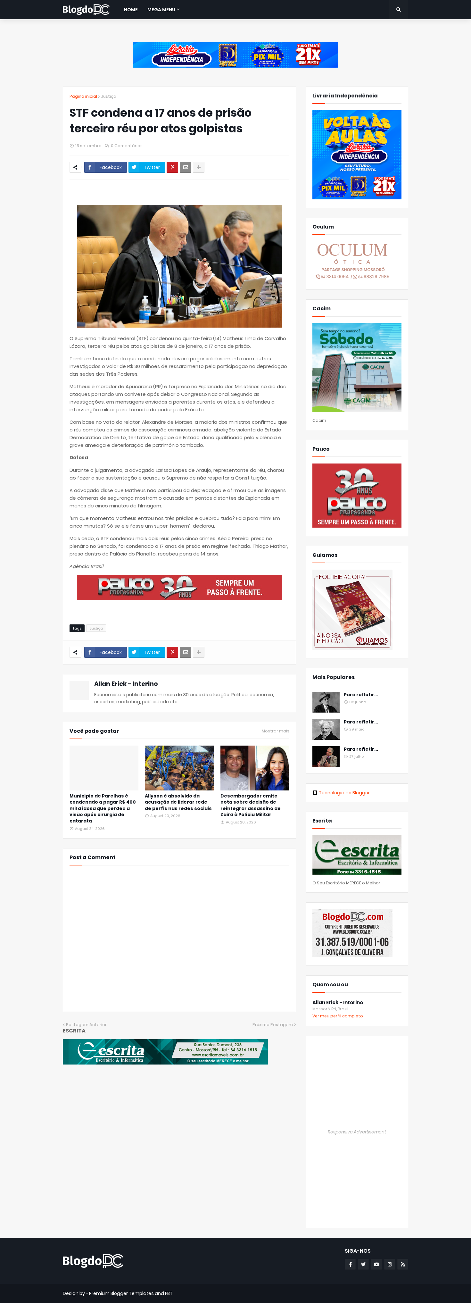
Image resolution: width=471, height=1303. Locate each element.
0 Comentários (127, 146)
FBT (169, 1293)
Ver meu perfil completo (337, 1016)
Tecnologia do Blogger (344, 792)
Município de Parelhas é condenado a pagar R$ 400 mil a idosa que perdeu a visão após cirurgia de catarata (103, 808)
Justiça (108, 96)
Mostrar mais (275, 731)
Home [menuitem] (131, 9)
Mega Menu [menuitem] (161, 9)
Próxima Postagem (272, 1025)
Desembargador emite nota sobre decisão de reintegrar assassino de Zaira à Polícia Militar (250, 805)
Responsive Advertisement (357, 1132)
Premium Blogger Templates (121, 1293)
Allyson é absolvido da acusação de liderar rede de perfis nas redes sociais (178, 802)
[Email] (185, 167)
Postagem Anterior (86, 1025)
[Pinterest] (172, 167)
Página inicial (83, 96)
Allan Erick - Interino (126, 684)
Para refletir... (361, 695)
